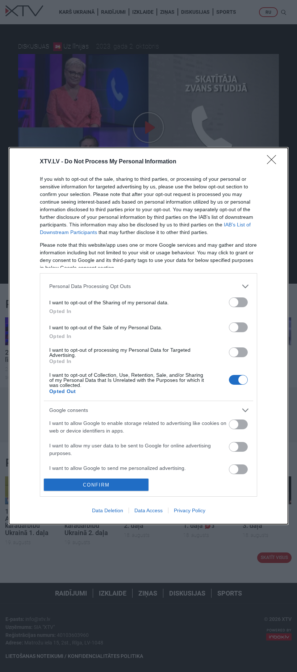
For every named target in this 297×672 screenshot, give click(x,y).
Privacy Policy (189, 510)
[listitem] (148, 286)
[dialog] (148, 336)
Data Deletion (107, 510)
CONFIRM (96, 485)
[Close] (274, 162)
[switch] (238, 302)
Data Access (148, 510)
